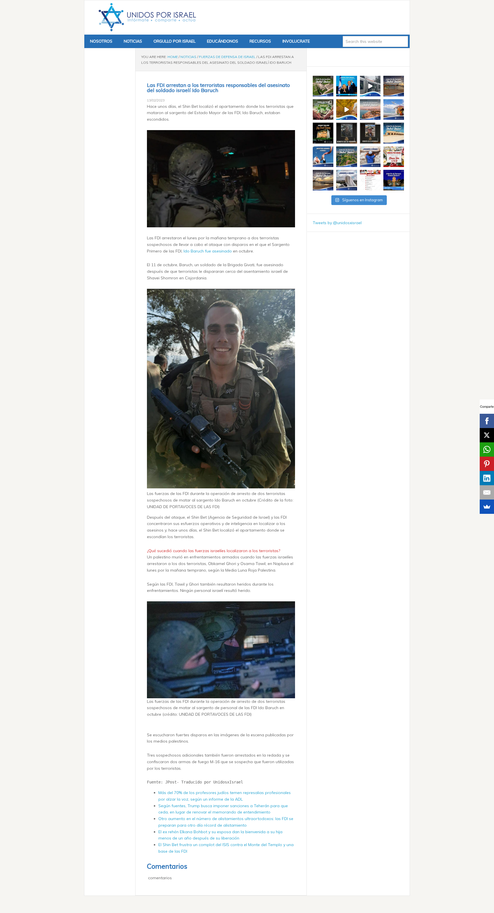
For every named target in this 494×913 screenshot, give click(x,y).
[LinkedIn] (487, 478)
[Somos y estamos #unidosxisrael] (370, 156)
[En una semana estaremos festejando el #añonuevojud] (370, 180)
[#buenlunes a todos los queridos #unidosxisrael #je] (370, 86)
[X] (487, 435)
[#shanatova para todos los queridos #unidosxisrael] (393, 156)
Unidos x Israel (146, 17)
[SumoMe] (487, 507)
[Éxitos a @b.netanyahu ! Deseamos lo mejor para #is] (346, 86)
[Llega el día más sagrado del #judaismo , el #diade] (323, 156)
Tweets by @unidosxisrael (337, 222)
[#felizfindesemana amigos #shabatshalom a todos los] (323, 86)
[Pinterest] (487, 464)
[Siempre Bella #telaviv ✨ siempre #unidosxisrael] (393, 109)
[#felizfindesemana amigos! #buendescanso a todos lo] (393, 180)
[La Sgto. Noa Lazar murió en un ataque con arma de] (370, 133)
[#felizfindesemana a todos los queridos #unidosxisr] (393, 133)
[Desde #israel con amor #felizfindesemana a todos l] (370, 109)
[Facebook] (487, 421)
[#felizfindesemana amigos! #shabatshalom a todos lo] (393, 86)
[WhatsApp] (487, 449)
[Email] (487, 492)
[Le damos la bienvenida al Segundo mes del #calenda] (323, 109)
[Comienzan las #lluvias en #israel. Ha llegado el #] (346, 109)
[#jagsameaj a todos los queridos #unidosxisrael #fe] (323, 133)
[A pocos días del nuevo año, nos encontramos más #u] (346, 180)
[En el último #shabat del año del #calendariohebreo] (323, 180)
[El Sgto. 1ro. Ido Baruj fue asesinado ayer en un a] (346, 133)
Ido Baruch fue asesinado (208, 251)
